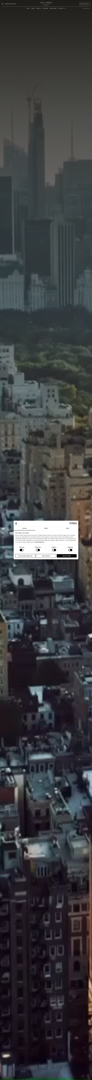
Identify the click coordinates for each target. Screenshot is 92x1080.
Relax (38, 8)
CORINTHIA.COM (10, 4)
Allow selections (46, 555)
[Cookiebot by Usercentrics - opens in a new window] (70, 523)
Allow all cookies (66, 555)
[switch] (38, 550)
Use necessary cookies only (25, 555)
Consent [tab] (24, 528)
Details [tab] (46, 528)
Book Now (84, 4)
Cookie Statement (39, 542)
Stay (28, 8)
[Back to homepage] (46, 3)
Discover (53, 8)
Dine (33, 8)
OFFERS (45, 8)
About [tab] (67, 528)
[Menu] (2, 4)
